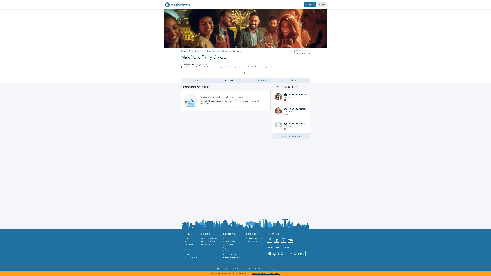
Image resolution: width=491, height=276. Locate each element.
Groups (225, 51)
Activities (230, 80)
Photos (294, 80)
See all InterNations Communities (266, 273)
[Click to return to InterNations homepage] (177, 4)
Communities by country (210, 238)
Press (186, 248)
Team (186, 241)
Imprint (244, 269)
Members (262, 80)
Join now (310, 4)
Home (183, 51)
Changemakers (251, 241)
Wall (197, 80)
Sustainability (189, 244)
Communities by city (208, 241)
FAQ (224, 238)
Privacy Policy (269, 269)
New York (216, 51)
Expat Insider (227, 251)
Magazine (226, 248)
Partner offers (228, 244)
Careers (187, 251)
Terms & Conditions (255, 269)
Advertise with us (191, 257)
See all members (293, 136)
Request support (229, 241)
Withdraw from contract (232, 257)
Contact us (188, 254)
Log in (322, 4)
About (187, 238)
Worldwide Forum (207, 244)
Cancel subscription (230, 254)
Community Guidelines (254, 238)
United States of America (199, 51)
